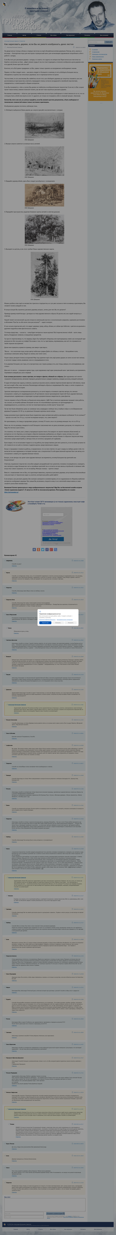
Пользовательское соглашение (65, 619)
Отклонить (58, 622)
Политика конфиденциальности (47, 619)
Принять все (45, 622)
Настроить (70, 622)
